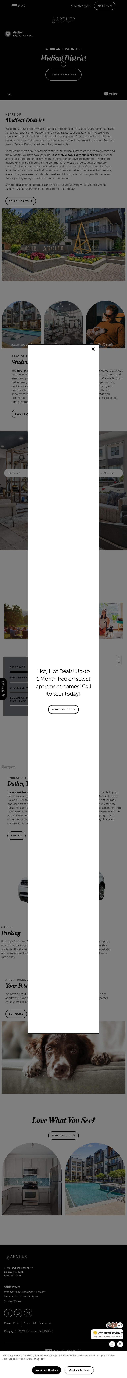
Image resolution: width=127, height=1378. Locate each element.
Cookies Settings (79, 1370)
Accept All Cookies (46, 1370)
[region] (63, 1364)
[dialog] (63, 689)
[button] (63, 709)
